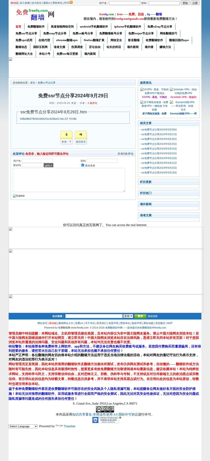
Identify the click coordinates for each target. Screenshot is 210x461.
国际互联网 (40, 47)
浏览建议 (160, 323)
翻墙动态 (21, 47)
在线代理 (44, 40)
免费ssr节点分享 (26, 33)
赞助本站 (57, 2)
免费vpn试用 (24, 40)
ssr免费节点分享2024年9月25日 (159, 144)
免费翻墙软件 (36, 26)
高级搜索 (153, 316)
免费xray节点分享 (54, 33)
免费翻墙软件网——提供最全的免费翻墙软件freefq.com (135, 327)
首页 (18, 26)
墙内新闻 (90, 53)
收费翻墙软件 (154, 40)
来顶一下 (66, 141)
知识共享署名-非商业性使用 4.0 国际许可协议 (105, 414)
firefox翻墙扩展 (94, 40)
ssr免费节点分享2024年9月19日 (159, 172)
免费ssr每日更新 (67, 53)
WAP (169, 323)
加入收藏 (25, 2)
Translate (69, 426)
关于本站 (90, 323)
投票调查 (77, 47)
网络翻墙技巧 (168, 33)
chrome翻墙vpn (67, 40)
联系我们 (102, 323)
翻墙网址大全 (24, 53)
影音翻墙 (134, 40)
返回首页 (81, 141)
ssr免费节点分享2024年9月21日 (159, 162)
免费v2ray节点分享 (159, 26)
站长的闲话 (114, 47)
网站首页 (42, 323)
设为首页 (36, 2)
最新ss (47, 2)
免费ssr (79, 323)
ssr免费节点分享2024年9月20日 (159, 167)
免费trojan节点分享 (141, 33)
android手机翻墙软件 (94, 26)
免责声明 (113, 323)
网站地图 (148, 323)
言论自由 (94, 47)
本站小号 (44, 53)
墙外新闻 (133, 47)
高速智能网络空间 (62, 26)
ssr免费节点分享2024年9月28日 (159, 129)
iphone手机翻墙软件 (127, 26)
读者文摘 (59, 47)
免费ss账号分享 (83, 33)
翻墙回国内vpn (179, 40)
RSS (66, 2)
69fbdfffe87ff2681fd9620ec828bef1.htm (42, 118)
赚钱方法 (165, 47)
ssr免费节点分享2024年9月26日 (159, 139)
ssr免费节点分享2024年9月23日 (159, 153)
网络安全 (116, 40)
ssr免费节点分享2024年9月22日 (159, 158)
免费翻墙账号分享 (110, 33)
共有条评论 (126, 153)
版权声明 (137, 323)
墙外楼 (149, 47)
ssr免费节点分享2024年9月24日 (159, 148)
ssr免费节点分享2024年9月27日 (159, 134)
